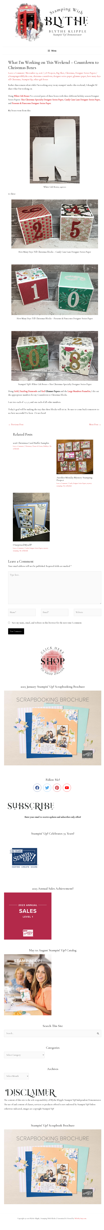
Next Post (95, 424)
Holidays (46, 446)
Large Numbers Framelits (79, 391)
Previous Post (15, 424)
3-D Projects (49, 73)
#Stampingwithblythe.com (20, 76)
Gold (16, 391)
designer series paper (62, 76)
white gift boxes (41, 79)
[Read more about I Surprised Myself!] (33, 516)
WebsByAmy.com (80, 1218)
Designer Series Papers (85, 73)
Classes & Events (37, 446)
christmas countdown (42, 76)
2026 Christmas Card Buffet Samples (31, 442)
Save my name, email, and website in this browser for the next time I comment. (47, 622)
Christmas (69, 73)
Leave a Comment (16, 73)
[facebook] (38, 788)
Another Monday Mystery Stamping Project (74, 478)
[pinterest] (57, 788)
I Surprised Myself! (22, 544)
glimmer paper (79, 76)
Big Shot (60, 73)
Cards (70, 483)
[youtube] (67, 788)
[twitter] (47, 788)
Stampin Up (27, 79)
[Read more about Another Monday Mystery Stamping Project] (76, 456)
